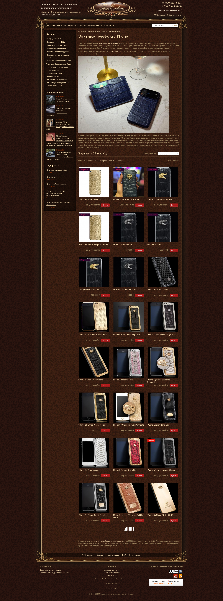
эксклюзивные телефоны (108, 43)
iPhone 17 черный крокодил (126, 199)
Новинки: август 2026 (55, 42)
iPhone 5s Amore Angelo (90, 470)
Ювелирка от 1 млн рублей (57, 67)
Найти (174, 25)
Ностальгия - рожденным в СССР (57, 56)
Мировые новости (56, 92)
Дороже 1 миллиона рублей (57, 52)
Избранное (160, 15)
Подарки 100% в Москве (56, 80)
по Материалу (73, 25)
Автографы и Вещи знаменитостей (54, 75)
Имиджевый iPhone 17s (89, 289)
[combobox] (168, 153)
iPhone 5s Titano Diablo (157, 289)
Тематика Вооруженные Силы (58, 64)
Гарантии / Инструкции (111, 573)
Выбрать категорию (92, 25)
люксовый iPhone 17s (122, 244)
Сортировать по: (150, 154)
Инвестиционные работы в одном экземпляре (57, 84)
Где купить (111, 575)
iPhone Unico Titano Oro (158, 425)
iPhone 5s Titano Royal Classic (92, 515)
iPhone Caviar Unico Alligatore (126, 335)
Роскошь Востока (53, 70)
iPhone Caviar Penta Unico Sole (93, 335)
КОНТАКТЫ (109, 25)
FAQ (124, 555)
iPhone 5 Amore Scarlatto (124, 470)
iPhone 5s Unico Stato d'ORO (160, 515)
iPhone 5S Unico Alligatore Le (92, 425)
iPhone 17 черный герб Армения (93, 244)
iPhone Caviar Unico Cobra (91, 380)
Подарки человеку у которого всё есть (54, 573)
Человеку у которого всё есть (59, 61)
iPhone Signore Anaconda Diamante (158, 381)
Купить (105, 205)
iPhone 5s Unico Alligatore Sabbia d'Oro (128, 516)
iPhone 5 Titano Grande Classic (161, 470)
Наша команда (113, 555)
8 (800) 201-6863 (172, 3)
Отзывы (100, 555)
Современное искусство (56, 45)
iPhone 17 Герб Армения (90, 199)
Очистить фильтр (172, 160)
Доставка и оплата (111, 570)
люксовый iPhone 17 (156, 244)
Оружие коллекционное (56, 48)
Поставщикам (135, 555)
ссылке (115, 51)
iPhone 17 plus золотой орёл (160, 199)
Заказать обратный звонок (169, 11)
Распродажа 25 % (53, 39)
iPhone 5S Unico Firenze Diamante (128, 425)
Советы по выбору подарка (50, 570)
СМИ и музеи (87, 555)
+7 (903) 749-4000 (171, 6)
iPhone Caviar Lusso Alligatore (161, 335)
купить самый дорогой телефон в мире (110, 541)
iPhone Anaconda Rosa (123, 380)
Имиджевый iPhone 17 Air (124, 289)
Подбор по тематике (54, 25)
